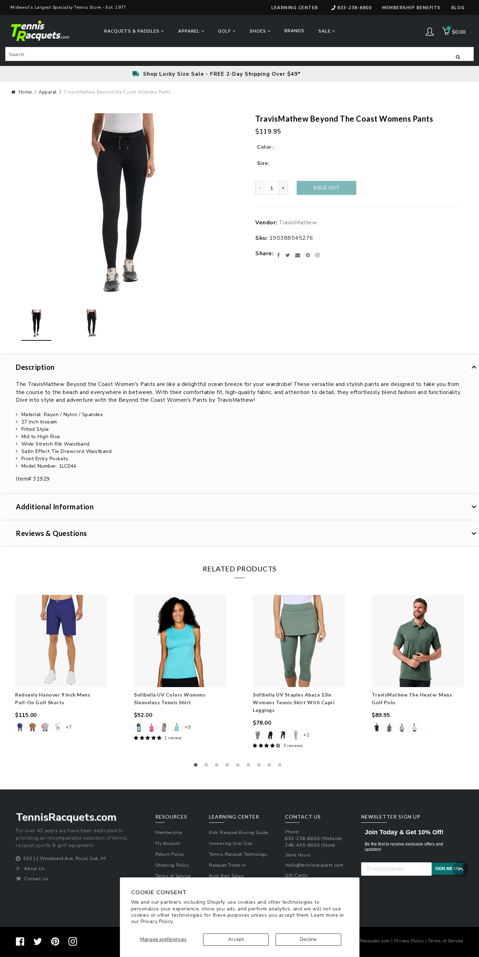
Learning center (294, 8)
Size (262, 163)
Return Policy (169, 854)
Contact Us (36, 879)
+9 (187, 727)
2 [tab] (207, 766)
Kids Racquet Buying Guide (238, 832)
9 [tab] (281, 766)
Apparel (48, 92)
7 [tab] (260, 766)
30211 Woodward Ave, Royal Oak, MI (64, 858)
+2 (306, 735)
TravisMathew (298, 222)
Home (25, 92)
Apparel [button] (189, 31)
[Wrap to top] (460, 869)
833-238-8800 (354, 8)
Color (264, 147)
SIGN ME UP (447, 868)
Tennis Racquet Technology (238, 854)
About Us (34, 868)
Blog (458, 8)
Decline (308, 939)
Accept (236, 939)
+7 (69, 727)
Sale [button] (325, 31)
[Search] (458, 56)
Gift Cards (296, 875)
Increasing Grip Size (230, 843)
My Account (167, 843)
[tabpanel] (61, 664)
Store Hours (298, 855)
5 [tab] (239, 766)
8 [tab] (271, 766)
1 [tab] (197, 766)
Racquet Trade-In (227, 865)
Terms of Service (173, 876)
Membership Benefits (411, 8)
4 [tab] (228, 766)
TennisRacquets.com (367, 941)
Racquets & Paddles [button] (132, 31)
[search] (239, 54)
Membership (168, 832)
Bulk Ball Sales (226, 876)
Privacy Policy (157, 921)
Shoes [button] (259, 31)
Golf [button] (225, 31)
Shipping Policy (172, 865)
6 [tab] (250, 766)
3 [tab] (218, 766)
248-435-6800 (302, 845)
